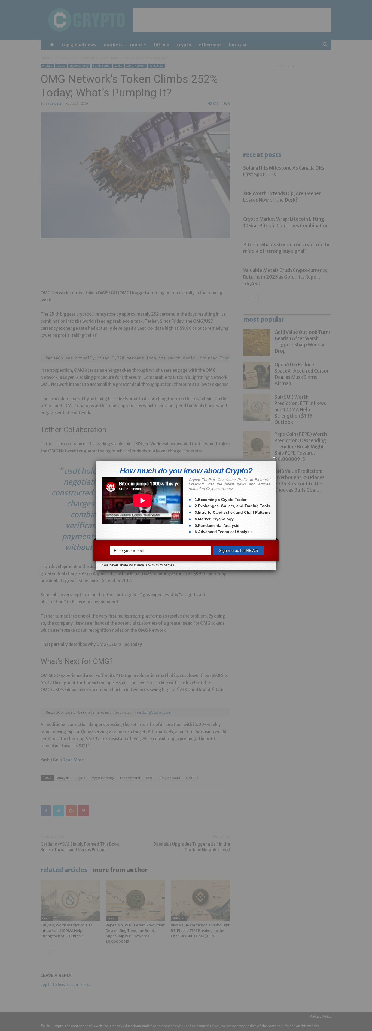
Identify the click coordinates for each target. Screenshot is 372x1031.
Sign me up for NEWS (238, 550)
